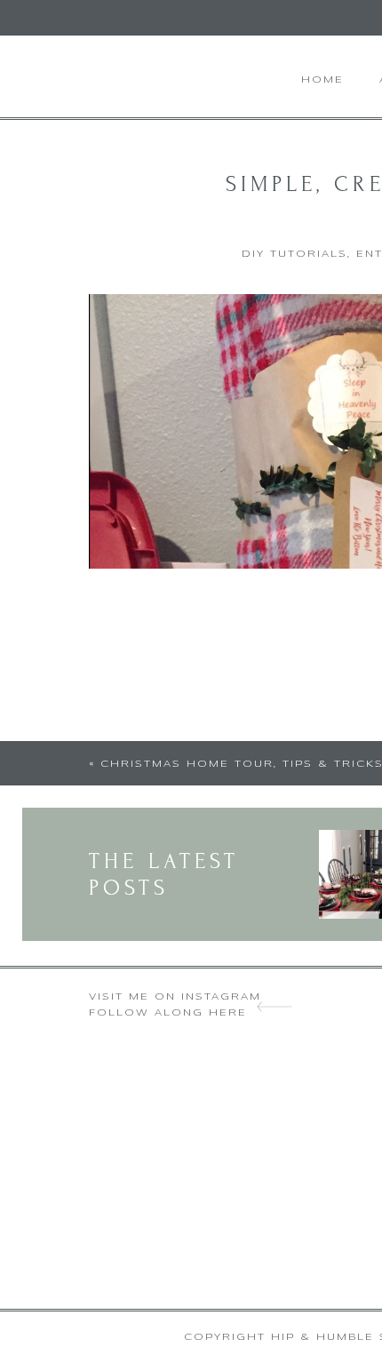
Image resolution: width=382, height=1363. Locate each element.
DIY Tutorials (294, 254)
